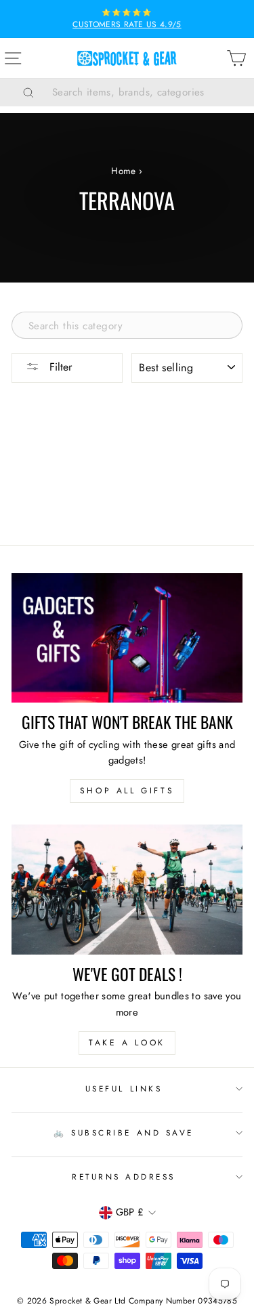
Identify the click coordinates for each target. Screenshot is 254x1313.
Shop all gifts (127, 791)
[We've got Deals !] (127, 890)
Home (123, 171)
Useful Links (123, 1088)
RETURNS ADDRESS (123, 1176)
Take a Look (127, 1043)
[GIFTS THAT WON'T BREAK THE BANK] (127, 638)
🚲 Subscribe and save (124, 1132)
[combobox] (143, 92)
